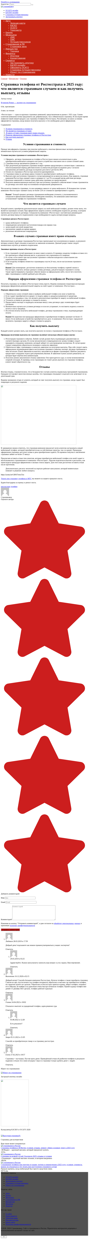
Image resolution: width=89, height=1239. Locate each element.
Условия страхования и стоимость (19, 129)
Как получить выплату (15, 137)
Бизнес (9, 32)
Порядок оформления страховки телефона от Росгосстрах (28, 135)
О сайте (9, 1214)
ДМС (12, 37)
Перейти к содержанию (10, 2)
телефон (14, 487)
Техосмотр (16, 30)
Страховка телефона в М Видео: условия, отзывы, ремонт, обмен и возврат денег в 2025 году (38, 1148)
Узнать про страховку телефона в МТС (16, 479)
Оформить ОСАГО (19, 67)
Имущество (12, 48)
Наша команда (11, 1216)
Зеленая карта (17, 23)
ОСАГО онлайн (12, 10)
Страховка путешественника (17, 15)
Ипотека (14, 55)
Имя (2, 898)
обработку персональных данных (67, 923)
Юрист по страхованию (22, 72)
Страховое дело (18, 46)
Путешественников (20, 41)
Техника (14, 51)
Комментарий (6, 919)
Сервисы (10, 60)
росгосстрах (5, 487)
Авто (8, 20)
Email (3, 902)
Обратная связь (12, 1218)
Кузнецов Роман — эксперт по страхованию (18, 103)
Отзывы (9, 139)
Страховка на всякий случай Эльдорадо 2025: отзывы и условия (26, 1156)
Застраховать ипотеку (14, 17)
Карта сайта (10, 1222)
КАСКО (13, 25)
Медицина (11, 34)
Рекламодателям (12, 1220)
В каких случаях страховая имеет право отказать (25, 133)
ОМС (12, 39)
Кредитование (17, 58)
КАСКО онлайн (12, 13)
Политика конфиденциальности (18, 1224)
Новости (10, 74)
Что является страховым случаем (18, 131)
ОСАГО (13, 27)
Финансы (10, 53)
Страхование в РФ (15, 44)
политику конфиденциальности (22, 926)
